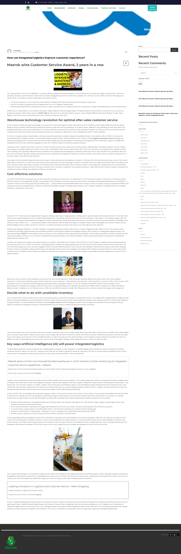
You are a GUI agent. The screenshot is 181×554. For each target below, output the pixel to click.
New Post (143, 185)
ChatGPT (24, 233)
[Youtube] (28, 2)
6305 (140, 84)
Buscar (141, 46)
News (142, 188)
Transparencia (152, 8)
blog (141, 176)
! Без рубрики (144, 164)
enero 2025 (143, 138)
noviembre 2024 (145, 141)
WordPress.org (144, 243)
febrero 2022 (144, 153)
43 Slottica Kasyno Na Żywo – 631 (149, 170)
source (38, 373)
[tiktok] (178, 534)
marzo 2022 (143, 150)
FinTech (142, 182)
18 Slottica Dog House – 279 (148, 167)
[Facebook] (25, 2)
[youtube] (174, 534)
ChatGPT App (42, 113)
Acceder (142, 234)
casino (142, 179)
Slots (141, 199)
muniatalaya (17, 50)
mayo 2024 (143, 144)
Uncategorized (144, 220)
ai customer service (53, 302)
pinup (142, 196)
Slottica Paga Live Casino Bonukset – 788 (152, 214)
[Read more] (126, 65)
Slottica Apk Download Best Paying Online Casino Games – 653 (158, 205)
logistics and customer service (103, 138)
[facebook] (170, 534)
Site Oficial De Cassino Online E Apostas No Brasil (156, 91)
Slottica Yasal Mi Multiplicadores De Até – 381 (153, 217)
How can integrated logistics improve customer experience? (46, 57)
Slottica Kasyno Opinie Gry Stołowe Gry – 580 (153, 208)
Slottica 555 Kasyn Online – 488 (149, 202)
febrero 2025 (144, 135)
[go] (175, 73)
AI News (37, 52)
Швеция (142, 223)
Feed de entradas (145, 237)
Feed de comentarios (146, 240)
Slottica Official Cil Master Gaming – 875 (151, 211)
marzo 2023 (143, 147)
